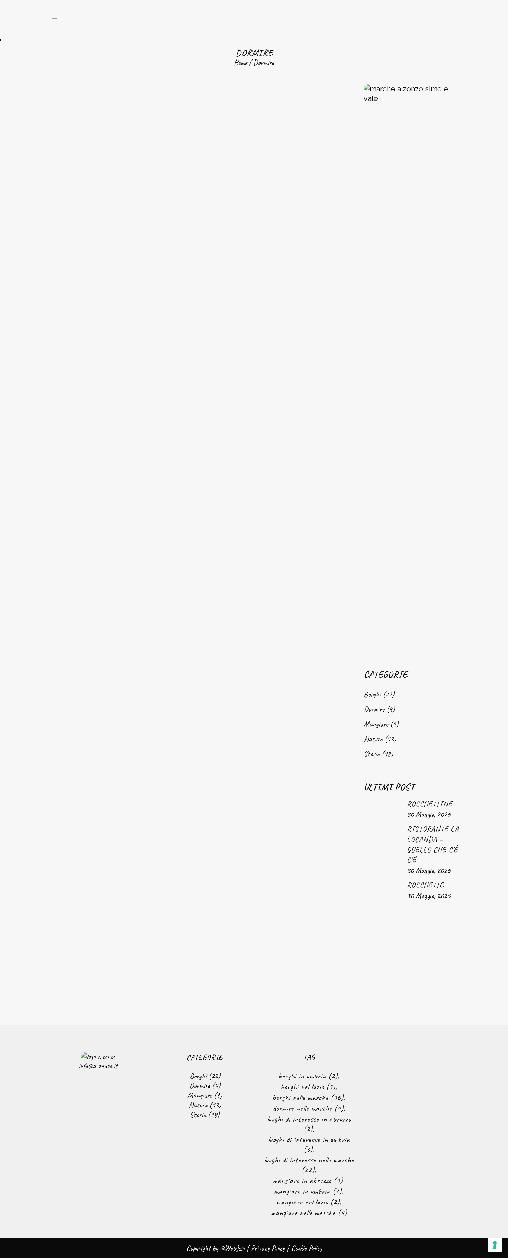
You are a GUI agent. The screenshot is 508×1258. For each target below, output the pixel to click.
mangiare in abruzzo (308, 1180)
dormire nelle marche (308, 1108)
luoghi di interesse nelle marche (309, 1164)
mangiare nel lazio (308, 1202)
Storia (372, 754)
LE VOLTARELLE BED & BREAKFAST (265, 951)
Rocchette (425, 885)
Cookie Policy (306, 1248)
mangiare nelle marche (309, 1212)
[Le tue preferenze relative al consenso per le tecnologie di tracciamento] (495, 1245)
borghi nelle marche (308, 1097)
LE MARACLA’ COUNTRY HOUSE (121, 585)
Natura (373, 739)
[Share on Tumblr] (127, 346)
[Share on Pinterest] (136, 346)
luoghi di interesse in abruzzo (309, 1124)
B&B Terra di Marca (265, 301)
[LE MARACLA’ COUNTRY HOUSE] (121, 471)
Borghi (372, 694)
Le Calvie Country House (121, 301)
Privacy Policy (268, 1248)
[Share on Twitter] (111, 346)
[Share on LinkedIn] (119, 346)
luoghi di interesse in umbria (309, 1144)
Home (240, 62)
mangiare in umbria (308, 1191)
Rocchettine (430, 804)
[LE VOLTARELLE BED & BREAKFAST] (265, 654)
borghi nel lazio (307, 1087)
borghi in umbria (308, 1076)
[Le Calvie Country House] (121, 187)
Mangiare (376, 724)
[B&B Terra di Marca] (265, 187)
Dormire (374, 709)
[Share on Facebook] (103, 346)
